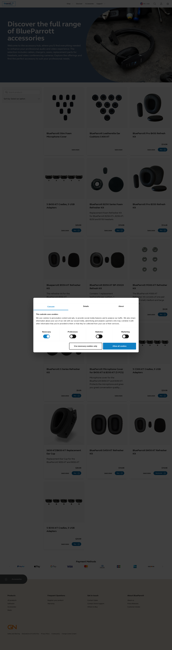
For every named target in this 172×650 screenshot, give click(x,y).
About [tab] (121, 306)
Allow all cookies (120, 346)
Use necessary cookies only (85, 346)
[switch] (73, 336)
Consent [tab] (50, 307)
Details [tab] (86, 306)
